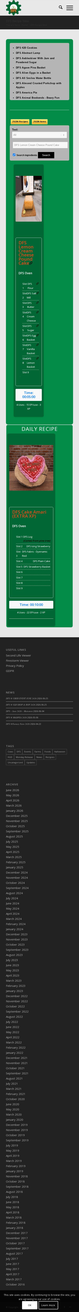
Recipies (50, 757)
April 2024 (12, 913)
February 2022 (16, 1047)
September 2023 (17, 950)
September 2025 (17, 831)
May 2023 (12, 970)
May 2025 (12, 847)
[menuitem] (59, 7)
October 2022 (15, 1006)
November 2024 (17, 877)
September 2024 (17, 888)
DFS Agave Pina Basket (30, 67)
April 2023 (12, 975)
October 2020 (15, 1099)
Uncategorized (15, 762)
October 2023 (15, 944)
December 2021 (17, 1058)
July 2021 (12, 1083)
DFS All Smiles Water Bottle (33, 78)
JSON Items (39, 121)
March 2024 (14, 919)
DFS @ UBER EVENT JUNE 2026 (21, 698)
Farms (38, 751)
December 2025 (17, 816)
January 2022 (14, 1053)
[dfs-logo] (33, 7)
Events (27, 751)
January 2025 (14, 867)
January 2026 (14, 810)
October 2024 (15, 883)
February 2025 (16, 862)
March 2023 (14, 980)
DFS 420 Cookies (26, 47)
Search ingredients (26, 155)
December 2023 (17, 934)
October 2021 (15, 1068)
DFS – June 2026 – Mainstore (19, 711)
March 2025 (14, 857)
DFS (19, 751)
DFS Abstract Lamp (28, 52)
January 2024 (14, 929)
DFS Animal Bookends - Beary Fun (37, 97)
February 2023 (16, 986)
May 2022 (12, 1032)
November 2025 (17, 821)
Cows (10, 751)
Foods (47, 751)
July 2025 (12, 841)
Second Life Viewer (18, 655)
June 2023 (12, 965)
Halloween (59, 751)
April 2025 (12, 852)
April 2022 (12, 1037)
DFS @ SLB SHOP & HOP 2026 (20, 704)
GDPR (10, 671)
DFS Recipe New (17, 21)
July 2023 (12, 960)
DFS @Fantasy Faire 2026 (18, 723)
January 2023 (14, 991)
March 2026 (14, 805)
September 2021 (17, 1073)
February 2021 (16, 1094)
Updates (30, 762)
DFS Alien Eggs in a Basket (33, 72)
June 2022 (12, 1027)
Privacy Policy (15, 666)
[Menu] (68, 7)
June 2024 (12, 903)
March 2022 (14, 1042)
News (39, 757)
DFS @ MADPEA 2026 (16, 717)
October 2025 (15, 826)
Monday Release (24, 757)
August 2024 (14, 893)
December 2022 (17, 996)
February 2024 (16, 924)
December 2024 (17, 872)
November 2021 (17, 1063)
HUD (10, 757)
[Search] (59, 7)
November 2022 (17, 1001)
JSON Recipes (20, 121)
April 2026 (12, 800)
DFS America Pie (26, 92)
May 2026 (12, 795)
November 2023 (17, 939)
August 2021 (14, 1078)
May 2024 (12, 908)
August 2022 (14, 1016)
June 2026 (12, 790)
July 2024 (12, 898)
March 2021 (14, 1089)
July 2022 (12, 1022)
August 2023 (14, 955)
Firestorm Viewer (17, 660)
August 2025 (14, 836)
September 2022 (17, 1011)
